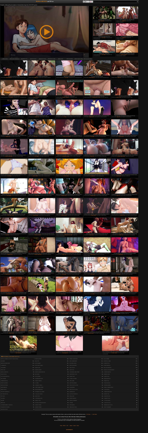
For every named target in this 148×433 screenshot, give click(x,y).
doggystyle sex (102, 313)
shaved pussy (4, 409)
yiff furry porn (16, 77)
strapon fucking (66, 156)
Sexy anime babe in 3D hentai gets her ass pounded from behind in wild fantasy (124, 206)
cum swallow (38, 398)
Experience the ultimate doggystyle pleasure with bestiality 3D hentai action (69, 324)
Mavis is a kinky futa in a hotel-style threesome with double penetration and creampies (69, 187)
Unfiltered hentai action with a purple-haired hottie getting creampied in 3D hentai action (97, 206)
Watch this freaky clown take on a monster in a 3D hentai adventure (97, 187)
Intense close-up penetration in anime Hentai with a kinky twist (70, 246)
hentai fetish (64, 195)
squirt (3, 274)
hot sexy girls (79, 58)
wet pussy (33, 58)
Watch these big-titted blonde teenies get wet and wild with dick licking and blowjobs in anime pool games (41, 187)
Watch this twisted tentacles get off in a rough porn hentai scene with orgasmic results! (97, 265)
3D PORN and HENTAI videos (14, 76)
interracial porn (73, 97)
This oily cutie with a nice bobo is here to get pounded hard (15, 324)
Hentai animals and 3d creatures (9, 358)
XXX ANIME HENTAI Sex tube (127, 36)
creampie (59, 195)
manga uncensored (67, 136)
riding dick (8, 136)
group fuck (107, 396)
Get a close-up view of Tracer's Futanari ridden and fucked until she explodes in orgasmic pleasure (97, 128)
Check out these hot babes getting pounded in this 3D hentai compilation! (97, 285)
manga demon (87, 195)
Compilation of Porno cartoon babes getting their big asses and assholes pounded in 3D (97, 147)
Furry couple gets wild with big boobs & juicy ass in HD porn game (42, 128)
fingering (123, 313)
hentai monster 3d (97, 37)
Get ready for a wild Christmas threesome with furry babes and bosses (97, 324)
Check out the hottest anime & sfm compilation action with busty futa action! (41, 265)
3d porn (104, 37)
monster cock (97, 22)
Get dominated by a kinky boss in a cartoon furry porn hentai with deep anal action (41, 226)
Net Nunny (88, 414)
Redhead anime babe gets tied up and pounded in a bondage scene (14, 187)
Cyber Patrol (94, 414)
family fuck (107, 398)
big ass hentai (32, 195)
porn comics (49, 195)
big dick (5, 58)
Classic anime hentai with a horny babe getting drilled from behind (42, 147)
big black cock (74, 389)
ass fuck (118, 54)
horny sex (24, 58)
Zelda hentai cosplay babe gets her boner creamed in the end (98, 226)
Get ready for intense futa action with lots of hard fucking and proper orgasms (14, 147)
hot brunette (4, 393)
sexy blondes (124, 54)
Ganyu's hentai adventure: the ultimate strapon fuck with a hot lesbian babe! (97, 305)
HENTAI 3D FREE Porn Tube (104, 36)
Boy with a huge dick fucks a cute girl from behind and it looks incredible (41, 324)
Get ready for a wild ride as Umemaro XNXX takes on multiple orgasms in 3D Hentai (14, 128)
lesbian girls (120, 254)
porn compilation (88, 97)
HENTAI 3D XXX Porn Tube (69, 76)
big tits (106, 97)
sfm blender (40, 136)
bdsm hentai (4, 195)
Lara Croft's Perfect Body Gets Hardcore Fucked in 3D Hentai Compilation (14, 285)
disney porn (38, 407)
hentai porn (59, 97)
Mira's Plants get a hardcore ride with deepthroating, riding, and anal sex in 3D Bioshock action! (41, 246)
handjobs (72, 387)
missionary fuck (108, 404)
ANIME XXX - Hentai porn (104, 53)
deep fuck (31, 333)
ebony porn (119, 37)
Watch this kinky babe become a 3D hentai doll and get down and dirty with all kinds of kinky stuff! (14, 226)
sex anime (124, 97)
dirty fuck (119, 97)
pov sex (61, 58)
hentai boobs (4, 215)
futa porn (70, 58)
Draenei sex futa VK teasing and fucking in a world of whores (42, 285)
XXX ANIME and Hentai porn (41, 76)
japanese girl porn (96, 97)
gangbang (107, 389)
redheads (59, 313)
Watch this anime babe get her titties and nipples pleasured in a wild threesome (14, 167)
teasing (3, 398)
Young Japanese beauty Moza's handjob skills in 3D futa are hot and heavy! (41, 206)
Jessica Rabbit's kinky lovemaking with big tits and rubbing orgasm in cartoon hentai (124, 305)
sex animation (59, 136)
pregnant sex (109, 37)
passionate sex (97, 55)
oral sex (72, 396)
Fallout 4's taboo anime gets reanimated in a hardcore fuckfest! (70, 265)
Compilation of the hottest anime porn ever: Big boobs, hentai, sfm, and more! (124, 187)
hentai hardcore (9, 156)
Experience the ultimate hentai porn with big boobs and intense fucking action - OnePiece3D (124, 167)
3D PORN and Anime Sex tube (104, 19)
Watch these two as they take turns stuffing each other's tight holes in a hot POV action (69, 285)
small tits (38, 400)
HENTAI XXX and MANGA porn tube (127, 53)
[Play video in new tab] (46, 6)
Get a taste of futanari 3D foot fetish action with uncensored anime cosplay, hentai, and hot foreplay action (69, 128)
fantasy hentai (115, 136)
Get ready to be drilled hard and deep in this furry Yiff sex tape (15, 206)
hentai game (52, 58)
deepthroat (22, 215)
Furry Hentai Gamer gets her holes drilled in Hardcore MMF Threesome (125, 324)
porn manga (93, 215)
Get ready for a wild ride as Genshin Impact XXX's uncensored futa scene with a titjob (69, 108)
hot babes (37, 156)
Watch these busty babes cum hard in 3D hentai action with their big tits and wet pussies (69, 305)
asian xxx (106, 376)
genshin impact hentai (121, 55)
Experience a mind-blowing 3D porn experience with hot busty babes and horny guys (97, 108)
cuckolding (107, 400)
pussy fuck (46, 136)
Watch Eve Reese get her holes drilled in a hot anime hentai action (70, 344)
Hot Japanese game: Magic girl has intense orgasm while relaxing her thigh (124, 128)
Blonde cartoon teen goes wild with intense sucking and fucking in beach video (69, 167)
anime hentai (103, 215)
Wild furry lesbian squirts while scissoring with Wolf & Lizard (15, 265)
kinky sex (64, 254)
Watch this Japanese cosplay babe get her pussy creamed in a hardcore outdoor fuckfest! (69, 226)
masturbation (39, 389)
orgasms (3, 136)
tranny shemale (15, 58)
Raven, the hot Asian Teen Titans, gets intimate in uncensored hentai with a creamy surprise (124, 265)
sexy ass (35, 136)
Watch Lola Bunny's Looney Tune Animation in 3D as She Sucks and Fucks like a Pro (115, 344)
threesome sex (108, 391)
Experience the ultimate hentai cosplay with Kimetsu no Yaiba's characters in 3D (97, 246)
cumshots (80, 136)
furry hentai (21, 274)
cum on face (107, 402)
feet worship (9, 77)
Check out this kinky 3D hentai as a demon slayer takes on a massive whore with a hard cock (69, 206)
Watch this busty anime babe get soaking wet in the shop (126, 108)
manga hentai (4, 371)
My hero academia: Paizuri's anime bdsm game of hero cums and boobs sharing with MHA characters (97, 167)
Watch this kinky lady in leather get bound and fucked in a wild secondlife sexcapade (14, 246)
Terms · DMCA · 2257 (64, 425)
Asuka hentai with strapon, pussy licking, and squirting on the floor (70, 147)
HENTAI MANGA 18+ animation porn (127, 19)
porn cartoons (23, 195)
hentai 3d (114, 97)
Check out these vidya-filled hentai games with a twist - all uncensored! (125, 147)
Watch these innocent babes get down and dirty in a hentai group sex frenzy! (14, 305)
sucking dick (43, 195)
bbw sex (124, 37)
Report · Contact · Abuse (74, 425)
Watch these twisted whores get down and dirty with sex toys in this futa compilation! (124, 285)
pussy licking (73, 156)
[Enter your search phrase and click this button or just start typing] (137, 2)
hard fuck (17, 215)
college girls (88, 58)
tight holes (121, 333)
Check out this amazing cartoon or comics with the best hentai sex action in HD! (41, 167)
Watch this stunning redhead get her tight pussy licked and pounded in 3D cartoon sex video (23, 344)
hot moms (31, 136)
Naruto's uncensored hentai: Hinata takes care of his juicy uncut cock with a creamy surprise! (41, 305)
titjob (71, 402)
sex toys (37, 396)
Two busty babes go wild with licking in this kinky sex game (126, 246)
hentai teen (43, 58)
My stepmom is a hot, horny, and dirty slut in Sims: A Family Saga (125, 226)
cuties (16, 333)
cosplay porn (129, 97)
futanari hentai (103, 136)
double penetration (40, 402)
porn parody (73, 398)
